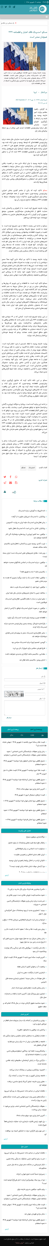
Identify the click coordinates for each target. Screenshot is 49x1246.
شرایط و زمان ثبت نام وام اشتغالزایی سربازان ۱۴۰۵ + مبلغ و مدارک (25, 921)
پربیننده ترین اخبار (36, 729)
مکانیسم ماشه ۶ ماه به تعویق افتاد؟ (33, 571)
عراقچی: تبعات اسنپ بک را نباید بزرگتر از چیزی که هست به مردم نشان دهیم (25, 579)
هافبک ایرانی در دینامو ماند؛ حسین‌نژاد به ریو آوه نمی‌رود (24, 1091)
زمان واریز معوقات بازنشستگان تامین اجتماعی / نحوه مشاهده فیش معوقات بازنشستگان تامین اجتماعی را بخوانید (25, 753)
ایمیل (41, 683)
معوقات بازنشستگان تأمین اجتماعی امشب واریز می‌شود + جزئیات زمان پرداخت (25, 1108)
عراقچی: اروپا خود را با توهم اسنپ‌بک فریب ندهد (28, 587)
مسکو (45, 190)
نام (42, 676)
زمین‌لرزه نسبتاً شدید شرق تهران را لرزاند (30, 1174)
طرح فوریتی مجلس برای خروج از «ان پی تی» (29, 648)
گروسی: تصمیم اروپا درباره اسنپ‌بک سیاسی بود (29, 642)
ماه (22, 735)
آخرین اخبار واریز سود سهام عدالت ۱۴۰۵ (31, 789)
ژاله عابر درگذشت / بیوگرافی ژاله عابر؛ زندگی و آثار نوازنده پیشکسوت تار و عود (25, 949)
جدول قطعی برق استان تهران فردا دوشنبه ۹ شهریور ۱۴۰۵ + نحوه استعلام (25, 802)
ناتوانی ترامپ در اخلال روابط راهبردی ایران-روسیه (27, 860)
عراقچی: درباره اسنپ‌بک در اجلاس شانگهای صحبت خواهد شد (25, 564)
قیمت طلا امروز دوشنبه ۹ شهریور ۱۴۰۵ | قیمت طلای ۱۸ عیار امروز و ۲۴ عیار (25, 772)
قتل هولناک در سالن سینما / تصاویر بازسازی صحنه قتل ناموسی (26, 980)
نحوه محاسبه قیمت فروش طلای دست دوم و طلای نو (26, 895)
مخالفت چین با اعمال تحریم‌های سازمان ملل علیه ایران (26, 593)
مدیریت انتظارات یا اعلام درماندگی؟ (32, 872)
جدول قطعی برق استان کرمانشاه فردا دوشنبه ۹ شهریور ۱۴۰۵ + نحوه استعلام (25, 781)
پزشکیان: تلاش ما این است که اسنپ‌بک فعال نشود (27, 528)
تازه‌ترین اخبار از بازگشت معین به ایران (31, 972)
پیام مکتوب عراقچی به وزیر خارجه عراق (31, 1189)
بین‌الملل (44, 92)
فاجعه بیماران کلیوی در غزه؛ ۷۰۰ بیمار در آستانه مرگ (26, 1075)
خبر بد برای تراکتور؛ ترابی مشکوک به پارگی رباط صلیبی (25, 1158)
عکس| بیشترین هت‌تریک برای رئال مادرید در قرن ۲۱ (26, 889)
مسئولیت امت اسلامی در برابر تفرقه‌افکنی (30, 848)
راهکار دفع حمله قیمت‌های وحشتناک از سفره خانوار (26, 842)
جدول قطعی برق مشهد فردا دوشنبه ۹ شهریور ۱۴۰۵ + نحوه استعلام (25, 812)
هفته (32, 735)
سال (11, 735)
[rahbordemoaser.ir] (37, 9)
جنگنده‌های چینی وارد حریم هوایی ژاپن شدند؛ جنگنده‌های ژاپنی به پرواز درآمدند (25, 1098)
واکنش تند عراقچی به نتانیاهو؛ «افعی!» (31, 1029)
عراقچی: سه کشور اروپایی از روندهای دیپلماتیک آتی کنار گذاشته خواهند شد (26, 536)
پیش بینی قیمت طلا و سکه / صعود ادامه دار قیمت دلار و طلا (26, 931)
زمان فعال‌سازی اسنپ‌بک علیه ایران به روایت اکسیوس (26, 522)
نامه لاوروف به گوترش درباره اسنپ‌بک (32, 510)
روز (43, 735)
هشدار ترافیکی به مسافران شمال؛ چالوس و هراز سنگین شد (24, 1035)
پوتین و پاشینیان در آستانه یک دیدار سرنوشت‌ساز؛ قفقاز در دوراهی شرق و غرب (25, 1022)
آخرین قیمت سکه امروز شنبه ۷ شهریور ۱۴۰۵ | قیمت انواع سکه (25, 959)
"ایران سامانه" (19, 1243)
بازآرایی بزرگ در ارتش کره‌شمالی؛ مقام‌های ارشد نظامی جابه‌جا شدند (26, 1062)
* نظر (41, 698)
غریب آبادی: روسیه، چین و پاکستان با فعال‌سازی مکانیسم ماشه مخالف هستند (25, 545)
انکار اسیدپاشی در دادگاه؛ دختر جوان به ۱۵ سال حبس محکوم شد (27, 1166)
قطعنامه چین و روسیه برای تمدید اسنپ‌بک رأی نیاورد (26, 617)
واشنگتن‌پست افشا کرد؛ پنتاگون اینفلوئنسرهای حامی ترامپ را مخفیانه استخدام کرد (27, 1053)
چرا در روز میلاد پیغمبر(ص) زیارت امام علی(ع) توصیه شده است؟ (25, 1182)
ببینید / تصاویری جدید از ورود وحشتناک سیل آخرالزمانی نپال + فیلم (26, 912)
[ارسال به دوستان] (10, 483)
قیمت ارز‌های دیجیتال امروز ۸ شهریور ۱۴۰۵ (30, 795)
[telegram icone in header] (14, 7)
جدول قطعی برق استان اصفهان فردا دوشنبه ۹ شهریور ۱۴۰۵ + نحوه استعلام (25, 762)
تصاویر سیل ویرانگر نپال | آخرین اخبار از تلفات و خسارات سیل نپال (25, 995)
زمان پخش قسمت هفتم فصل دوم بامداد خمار (28, 987)
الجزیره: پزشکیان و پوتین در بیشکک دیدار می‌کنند (27, 1069)
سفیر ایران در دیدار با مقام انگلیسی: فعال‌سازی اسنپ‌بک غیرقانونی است (26, 600)
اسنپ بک (32, 467)
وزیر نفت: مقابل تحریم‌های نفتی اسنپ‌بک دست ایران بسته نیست (25, 555)
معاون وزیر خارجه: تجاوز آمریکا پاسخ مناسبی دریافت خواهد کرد (27, 1083)
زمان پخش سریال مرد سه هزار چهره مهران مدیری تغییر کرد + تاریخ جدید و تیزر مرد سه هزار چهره (25, 940)
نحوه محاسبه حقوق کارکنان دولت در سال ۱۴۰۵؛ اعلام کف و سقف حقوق (25, 1005)
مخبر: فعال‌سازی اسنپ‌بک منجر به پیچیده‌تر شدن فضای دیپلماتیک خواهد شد (26, 634)
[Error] (5, 492)
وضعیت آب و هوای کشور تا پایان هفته (31, 966)
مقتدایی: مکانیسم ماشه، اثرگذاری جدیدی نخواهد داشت (25, 654)
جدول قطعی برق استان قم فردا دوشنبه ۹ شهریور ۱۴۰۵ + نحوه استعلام (26, 821)
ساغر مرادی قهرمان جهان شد (34, 1214)
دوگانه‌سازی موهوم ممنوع (35, 836)
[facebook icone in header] (10, 477)
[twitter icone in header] (6, 7)
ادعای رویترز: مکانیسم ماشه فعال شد (32, 660)
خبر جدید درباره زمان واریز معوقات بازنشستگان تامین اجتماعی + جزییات (27, 903)
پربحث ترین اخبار (12, 729)
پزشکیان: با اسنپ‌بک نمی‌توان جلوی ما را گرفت (28, 516)
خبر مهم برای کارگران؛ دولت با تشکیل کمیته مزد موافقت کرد (26, 1132)
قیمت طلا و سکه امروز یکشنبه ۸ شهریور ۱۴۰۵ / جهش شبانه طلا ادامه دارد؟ (24, 744)
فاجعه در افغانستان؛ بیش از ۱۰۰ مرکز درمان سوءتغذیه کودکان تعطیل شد (27, 1043)
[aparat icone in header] (10, 7)
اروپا (35, 92)
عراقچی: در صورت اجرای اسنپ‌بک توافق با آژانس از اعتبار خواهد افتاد (25, 610)
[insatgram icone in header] (2, 7)
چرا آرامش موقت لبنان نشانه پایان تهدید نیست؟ (27, 866)
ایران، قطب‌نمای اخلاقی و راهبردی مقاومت (29, 854)
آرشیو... (6, 875)
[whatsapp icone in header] (16, 477)
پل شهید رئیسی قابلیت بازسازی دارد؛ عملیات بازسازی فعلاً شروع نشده (25, 1123)
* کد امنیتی (41, 689)
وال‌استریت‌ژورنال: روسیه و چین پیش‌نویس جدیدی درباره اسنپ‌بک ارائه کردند (25, 625)
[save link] (16, 483)
